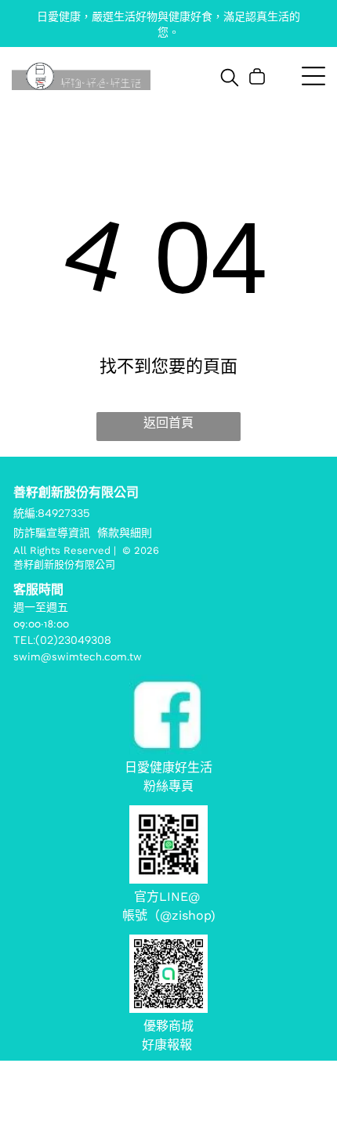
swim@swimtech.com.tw (77, 657)
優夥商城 (168, 1025)
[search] (229, 78)
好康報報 (169, 1044)
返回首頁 (168, 422)
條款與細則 (124, 533)
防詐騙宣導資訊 (51, 533)
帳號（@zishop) (169, 915)
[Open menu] (313, 76)
